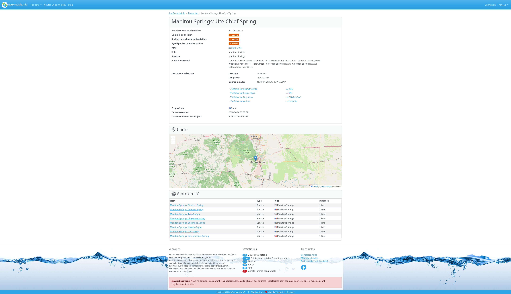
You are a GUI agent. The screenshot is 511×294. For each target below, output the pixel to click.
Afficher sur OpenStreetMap (244, 89)
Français (502, 4)
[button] (255, 158)
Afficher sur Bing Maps (242, 97)
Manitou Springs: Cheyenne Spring (187, 218)
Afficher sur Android (241, 101)
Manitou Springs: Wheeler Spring (186, 209)
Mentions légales (309, 258)
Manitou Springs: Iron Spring (184, 231)
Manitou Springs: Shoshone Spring (187, 222)
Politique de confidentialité (314, 261)
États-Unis (193, 13)
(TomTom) (295, 97)
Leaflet (315, 186)
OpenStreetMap (326, 186)
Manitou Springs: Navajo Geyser (186, 227)
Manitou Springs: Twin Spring (185, 213)
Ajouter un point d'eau (55, 4)
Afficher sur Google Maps (243, 93)
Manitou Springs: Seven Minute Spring (189, 236)
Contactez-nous (309, 254)
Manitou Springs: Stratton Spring (186, 205)
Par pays (35, 4)
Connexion (490, 4)
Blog (70, 4)
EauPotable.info (18, 4)
